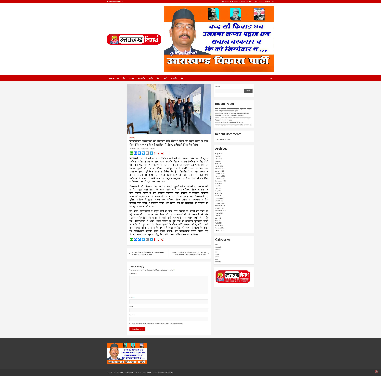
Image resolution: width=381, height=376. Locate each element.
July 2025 (218, 186)
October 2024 (219, 208)
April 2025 (218, 193)
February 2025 (219, 198)
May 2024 (218, 220)
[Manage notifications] (376, 371)
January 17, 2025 (134, 148)
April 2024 (218, 223)
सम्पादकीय (267, 1)
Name (131, 297)
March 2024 (219, 225)
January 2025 (219, 201)
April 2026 (218, 164)
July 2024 (218, 215)
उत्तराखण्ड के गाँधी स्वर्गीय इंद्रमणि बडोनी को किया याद (229, 122)
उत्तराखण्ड (236, 1)
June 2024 (218, 218)
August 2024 (219, 213)
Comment (133, 274)
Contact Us (224, 1)
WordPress (170, 372)
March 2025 (219, 196)
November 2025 (220, 176)
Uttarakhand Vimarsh (148, 148)
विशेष (255, 1)
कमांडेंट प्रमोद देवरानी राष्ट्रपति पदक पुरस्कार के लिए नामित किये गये (233, 125)
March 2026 (219, 166)
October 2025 (219, 178)
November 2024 (220, 206)
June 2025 (218, 188)
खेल (273, 1)
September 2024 (220, 211)
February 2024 (219, 228)
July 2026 (218, 156)
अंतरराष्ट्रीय (243, 1)
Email (131, 306)
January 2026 (219, 171)
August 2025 (219, 183)
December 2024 (220, 203)
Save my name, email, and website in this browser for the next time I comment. (158, 324)
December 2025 (220, 173)
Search (217, 87)
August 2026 (219, 154)
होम (230, 1)
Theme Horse (146, 372)
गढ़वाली (261, 1)
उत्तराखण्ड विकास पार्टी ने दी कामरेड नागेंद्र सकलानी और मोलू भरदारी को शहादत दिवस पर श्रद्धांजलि (148, 253)
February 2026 (219, 168)
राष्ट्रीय (250, 1)
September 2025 (220, 181)
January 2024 (219, 230)
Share (158, 153)
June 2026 (218, 159)
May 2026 (218, 161)
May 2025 (218, 191)
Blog (216, 244)
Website (132, 315)
